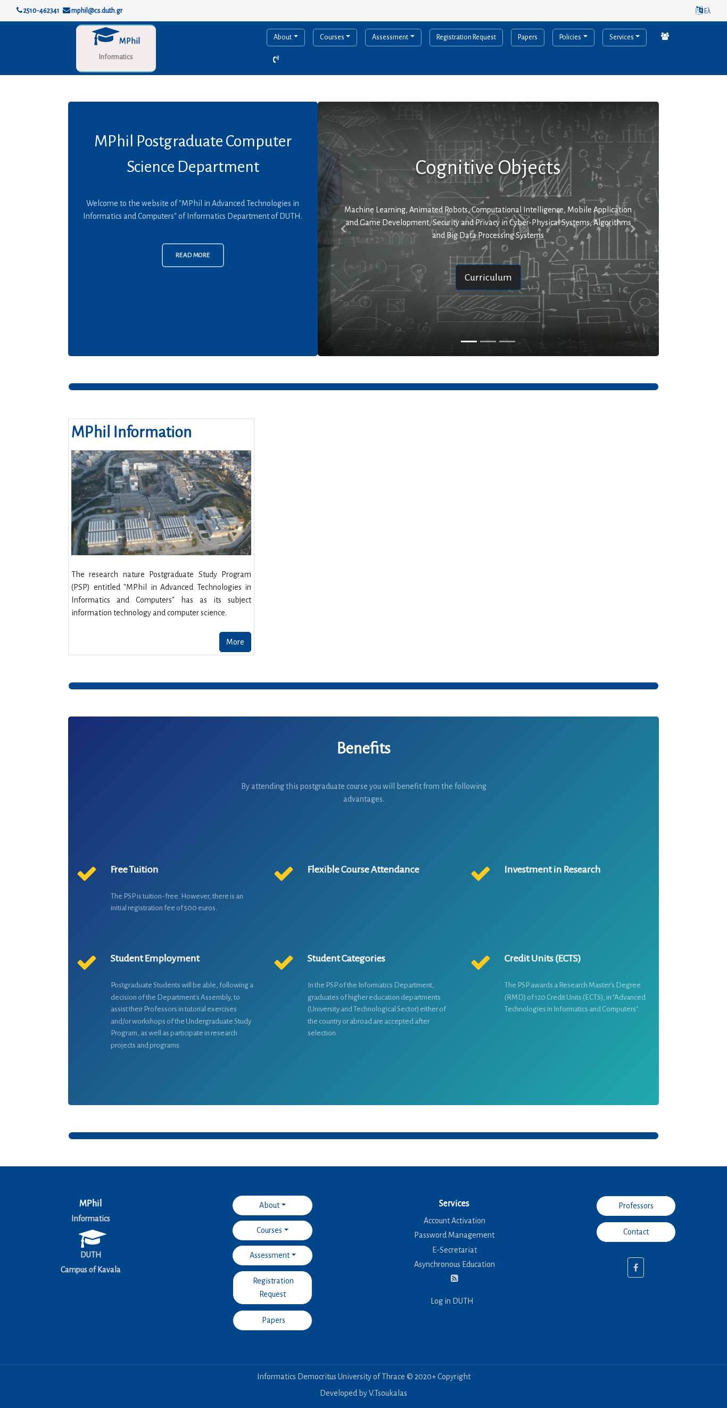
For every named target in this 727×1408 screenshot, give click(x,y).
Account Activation (454, 1220)
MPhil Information (131, 431)
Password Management (454, 1235)
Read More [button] (193, 255)
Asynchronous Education (454, 1264)
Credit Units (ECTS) (543, 958)
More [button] (235, 642)
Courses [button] (269, 1230)
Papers (528, 37)
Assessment (390, 37)
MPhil (129, 41)
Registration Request (466, 37)
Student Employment (155, 958)
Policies (570, 37)
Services (621, 37)
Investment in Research (553, 869)
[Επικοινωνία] (665, 37)
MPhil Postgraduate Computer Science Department (193, 154)
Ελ (707, 11)
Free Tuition (135, 869)
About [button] (269, 1205)
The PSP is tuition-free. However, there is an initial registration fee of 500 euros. (177, 902)
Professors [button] (636, 1205)
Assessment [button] (270, 1255)
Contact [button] (636, 1232)
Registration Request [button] (272, 1287)
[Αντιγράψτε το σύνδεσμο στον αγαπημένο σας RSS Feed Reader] (454, 1278)
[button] (343, 229)
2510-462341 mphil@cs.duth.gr (72, 10)
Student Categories (346, 958)
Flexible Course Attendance (363, 869)
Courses (332, 37)
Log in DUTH (452, 1301)
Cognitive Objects (488, 167)
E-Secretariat (454, 1250)
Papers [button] (272, 1320)
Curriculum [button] (488, 277)
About (283, 37)
